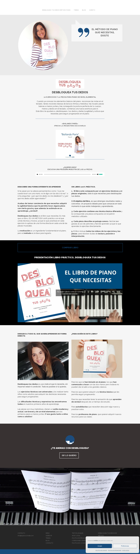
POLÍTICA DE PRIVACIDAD (114, 550)
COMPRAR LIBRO (70, 247)
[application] (70, 174)
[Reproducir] (37, 174)
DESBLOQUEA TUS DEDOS (70, 92)
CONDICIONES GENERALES (80, 540)
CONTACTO (49, 543)
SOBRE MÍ (49, 535)
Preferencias (125, 546)
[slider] (101, 174)
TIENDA (48, 538)
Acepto (100, 546)
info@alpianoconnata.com (26, 535)
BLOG (47, 540)
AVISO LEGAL (125, 550)
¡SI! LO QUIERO (69, 455)
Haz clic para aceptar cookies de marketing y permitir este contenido (70, 293)
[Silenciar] (98, 174)
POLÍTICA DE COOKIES (101, 550)
